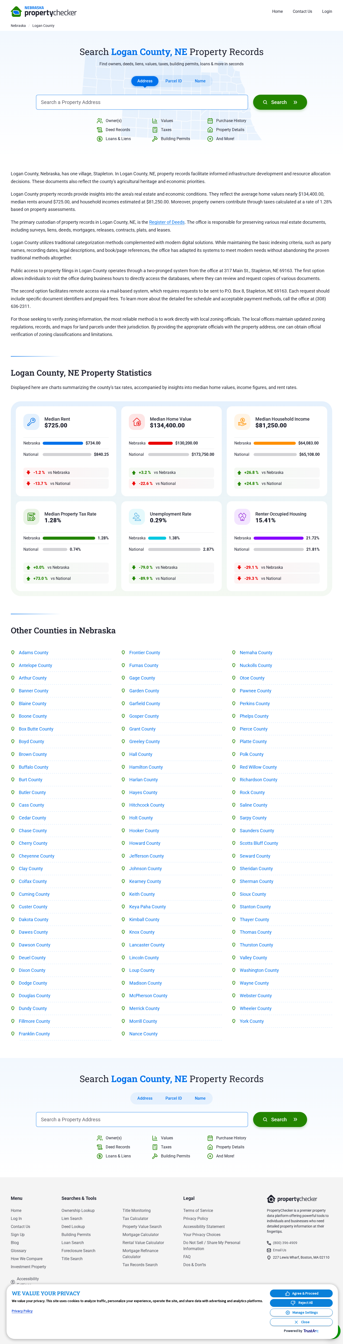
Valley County (253, 957)
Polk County (252, 754)
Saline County (253, 805)
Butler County (32, 792)
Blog (15, 1242)
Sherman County (256, 881)
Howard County (144, 843)
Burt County (30, 779)
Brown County (33, 754)
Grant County (142, 729)
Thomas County (256, 932)
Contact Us (302, 11)
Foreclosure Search (78, 1250)
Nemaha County (256, 652)
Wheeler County (256, 1008)
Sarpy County (253, 817)
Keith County (142, 894)
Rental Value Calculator (143, 1242)
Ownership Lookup (78, 1210)
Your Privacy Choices (201, 1234)
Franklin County (34, 1033)
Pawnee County (255, 690)
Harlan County (143, 779)
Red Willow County (258, 767)
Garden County (144, 690)
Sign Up (18, 1234)
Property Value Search (142, 1226)
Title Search (72, 1258)
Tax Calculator (135, 1218)
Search (279, 102)
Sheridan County (256, 868)
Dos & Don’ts (194, 1264)
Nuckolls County (256, 665)
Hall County (140, 754)
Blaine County (32, 703)
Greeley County (144, 741)
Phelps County (254, 716)
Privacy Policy (195, 1218)
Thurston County (256, 944)
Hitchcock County (146, 805)
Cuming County (34, 894)
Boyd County (31, 741)
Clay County (31, 868)
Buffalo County (33, 767)
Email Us (279, 1250)
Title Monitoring (137, 1210)
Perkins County (255, 703)
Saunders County (257, 830)
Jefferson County (146, 856)
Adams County (33, 652)
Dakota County (33, 919)
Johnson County (145, 868)
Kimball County (144, 919)
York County (252, 1021)
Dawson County (34, 944)
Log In (16, 1218)
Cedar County (32, 817)
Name (200, 81)
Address (144, 81)
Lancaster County (147, 944)
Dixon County (32, 970)
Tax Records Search (140, 1264)
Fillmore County (34, 1021)
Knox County (142, 932)
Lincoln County (144, 957)
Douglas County (34, 995)
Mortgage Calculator (141, 1234)
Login (327, 11)
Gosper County (144, 716)
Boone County (33, 716)
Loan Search (73, 1242)
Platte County (253, 741)
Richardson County (258, 779)
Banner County (33, 690)
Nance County (143, 1033)
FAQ (187, 1256)
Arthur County (33, 678)
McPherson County (148, 995)
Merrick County (144, 1008)
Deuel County (32, 957)
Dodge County (33, 983)
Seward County (255, 856)
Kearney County (145, 881)
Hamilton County (146, 767)
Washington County (259, 970)
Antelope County (35, 665)
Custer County (33, 906)
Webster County (256, 995)
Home (277, 11)
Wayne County (254, 983)
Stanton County (255, 906)
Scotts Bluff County (259, 843)
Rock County (252, 792)
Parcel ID (173, 81)
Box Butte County (36, 729)
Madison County (145, 983)
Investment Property (28, 1266)
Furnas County (143, 665)
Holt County (141, 817)
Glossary (18, 1250)
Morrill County (143, 1021)
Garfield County (144, 703)
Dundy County (33, 1008)
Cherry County (33, 843)
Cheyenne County (36, 856)
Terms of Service (198, 1210)
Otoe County (252, 678)
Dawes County (33, 932)
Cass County (31, 805)
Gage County (142, 678)
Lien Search (72, 1218)
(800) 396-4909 (285, 1243)
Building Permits (76, 1234)
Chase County (33, 830)
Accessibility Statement (204, 1226)
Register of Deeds (167, 222)
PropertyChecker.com (44, 11)
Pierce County (254, 729)
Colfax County (33, 881)
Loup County (142, 970)
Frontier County (144, 652)
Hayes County (143, 792)
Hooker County (144, 830)
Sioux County (253, 894)
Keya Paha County (147, 906)
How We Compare (26, 1258)
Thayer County (254, 919)
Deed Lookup (73, 1226)
